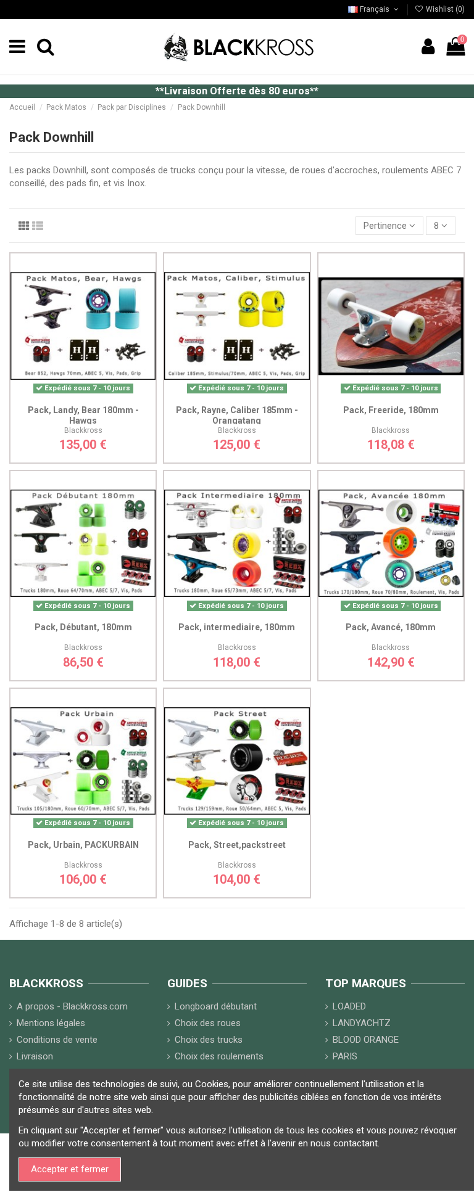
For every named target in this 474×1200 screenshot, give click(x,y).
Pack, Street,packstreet (237, 845)
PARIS (345, 1056)
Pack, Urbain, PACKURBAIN (83, 845)
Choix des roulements (219, 1056)
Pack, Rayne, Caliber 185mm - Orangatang (237, 415)
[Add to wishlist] (65, 394)
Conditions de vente (57, 1039)
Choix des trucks (209, 1039)
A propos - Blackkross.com (72, 1006)
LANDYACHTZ (362, 1023)
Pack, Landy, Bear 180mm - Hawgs (83, 415)
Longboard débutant (216, 1006)
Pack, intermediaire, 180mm (236, 627)
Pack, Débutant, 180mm (83, 627)
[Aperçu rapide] (102, 394)
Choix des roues (208, 1023)
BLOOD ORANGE (366, 1039)
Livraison (35, 1056)
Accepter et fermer (70, 1169)
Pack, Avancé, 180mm (391, 627)
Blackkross (83, 430)
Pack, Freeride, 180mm (391, 410)
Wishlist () (444, 9)
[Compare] (83, 394)
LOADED (349, 1006)
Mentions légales (51, 1023)
